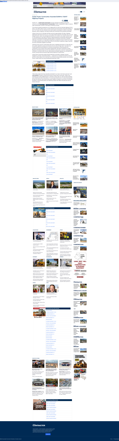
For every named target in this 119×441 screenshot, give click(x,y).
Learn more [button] (26, 0)
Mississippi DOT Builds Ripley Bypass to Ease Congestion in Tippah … (76, 240)
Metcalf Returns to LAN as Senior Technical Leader (52, 196)
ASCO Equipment (49, 150)
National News (77, 14)
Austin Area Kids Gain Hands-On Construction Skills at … (38, 196)
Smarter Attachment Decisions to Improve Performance (76, 36)
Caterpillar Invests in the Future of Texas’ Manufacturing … (38, 271)
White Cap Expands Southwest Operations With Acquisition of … (65, 281)
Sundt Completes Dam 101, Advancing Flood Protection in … (65, 189)
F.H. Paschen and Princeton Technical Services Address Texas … (65, 248)
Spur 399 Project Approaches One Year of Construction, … (52, 251)
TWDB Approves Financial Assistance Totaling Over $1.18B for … (66, 193)
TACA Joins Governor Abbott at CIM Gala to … (39, 247)
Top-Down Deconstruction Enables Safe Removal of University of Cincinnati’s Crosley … (76, 222)
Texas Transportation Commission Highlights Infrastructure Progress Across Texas (52, 254)
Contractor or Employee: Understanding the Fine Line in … (52, 293)
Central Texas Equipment (51, 315)
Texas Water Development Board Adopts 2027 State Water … (65, 200)
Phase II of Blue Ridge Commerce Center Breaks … (38, 189)
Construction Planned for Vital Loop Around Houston (52, 241)
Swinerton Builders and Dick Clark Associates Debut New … (38, 300)
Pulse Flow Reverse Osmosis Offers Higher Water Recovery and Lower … (77, 313)
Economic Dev (49, 256)
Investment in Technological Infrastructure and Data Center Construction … (65, 241)
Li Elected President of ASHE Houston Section (37, 244)
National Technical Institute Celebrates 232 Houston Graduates (39, 193)
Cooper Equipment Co (50, 332)
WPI (46, 90)
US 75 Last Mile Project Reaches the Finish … (39, 205)
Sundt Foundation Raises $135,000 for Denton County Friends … (66, 252)
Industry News (35, 107)
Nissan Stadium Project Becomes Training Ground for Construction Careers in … (77, 286)
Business (61, 256)
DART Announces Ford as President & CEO (52, 202)
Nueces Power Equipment (51, 407)
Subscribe (48, 434)
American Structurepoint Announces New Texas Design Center (65, 274)
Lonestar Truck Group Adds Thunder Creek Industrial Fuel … (38, 268)
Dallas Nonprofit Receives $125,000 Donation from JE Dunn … (66, 246)
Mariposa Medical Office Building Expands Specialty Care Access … (52, 281)
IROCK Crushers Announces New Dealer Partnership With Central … (38, 274)
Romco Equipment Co (50, 317)
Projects (62, 178)
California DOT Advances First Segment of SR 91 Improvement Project (76, 212)
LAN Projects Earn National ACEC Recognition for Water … (38, 250)
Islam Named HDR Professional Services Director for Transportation (52, 193)
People (47, 178)
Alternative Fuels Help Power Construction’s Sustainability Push (77, 66)
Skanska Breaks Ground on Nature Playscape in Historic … (38, 297)
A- (79, 11)
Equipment (35, 256)
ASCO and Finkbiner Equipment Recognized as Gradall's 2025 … (38, 280)
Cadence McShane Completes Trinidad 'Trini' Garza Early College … (52, 277)
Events (34, 282)
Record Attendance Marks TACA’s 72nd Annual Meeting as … (38, 241)
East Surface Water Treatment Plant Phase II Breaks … (39, 303)
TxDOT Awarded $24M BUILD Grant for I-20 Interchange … (52, 248)
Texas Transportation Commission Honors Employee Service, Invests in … (52, 245)
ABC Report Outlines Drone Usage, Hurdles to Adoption (76, 170)
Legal (47, 282)
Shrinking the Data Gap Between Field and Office (76, 123)
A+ (82, 11)
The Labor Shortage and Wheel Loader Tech (76, 163)
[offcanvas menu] (84, 12)
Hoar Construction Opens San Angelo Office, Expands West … (65, 268)
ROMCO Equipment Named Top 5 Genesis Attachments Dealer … (38, 277)
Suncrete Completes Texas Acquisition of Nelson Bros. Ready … (66, 278)
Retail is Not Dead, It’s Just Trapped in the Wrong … (77, 203)
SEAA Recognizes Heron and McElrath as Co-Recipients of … (38, 203)
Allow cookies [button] (5, 1)
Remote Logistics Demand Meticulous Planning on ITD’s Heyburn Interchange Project (76, 331)
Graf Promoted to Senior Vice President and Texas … (51, 199)
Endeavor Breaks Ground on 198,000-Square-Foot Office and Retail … (38, 199)
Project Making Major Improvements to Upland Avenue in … (66, 203)
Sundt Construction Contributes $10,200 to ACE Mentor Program (65, 255)
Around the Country (78, 182)
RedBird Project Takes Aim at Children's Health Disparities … (52, 271)
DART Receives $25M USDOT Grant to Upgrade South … (66, 197)
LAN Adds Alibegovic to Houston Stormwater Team (52, 189)
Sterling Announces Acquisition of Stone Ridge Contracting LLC (65, 271)
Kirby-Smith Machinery (50, 88)
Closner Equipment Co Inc (51, 63)
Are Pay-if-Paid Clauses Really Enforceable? (52, 297)
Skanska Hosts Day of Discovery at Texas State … (38, 293)
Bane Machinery (49, 310)
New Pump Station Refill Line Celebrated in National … (38, 253)
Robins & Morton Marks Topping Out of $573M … (52, 268)
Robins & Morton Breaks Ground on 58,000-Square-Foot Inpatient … (52, 274)
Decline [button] (1, 1)
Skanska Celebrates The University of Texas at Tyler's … (39, 306)
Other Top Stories (35, 358)
